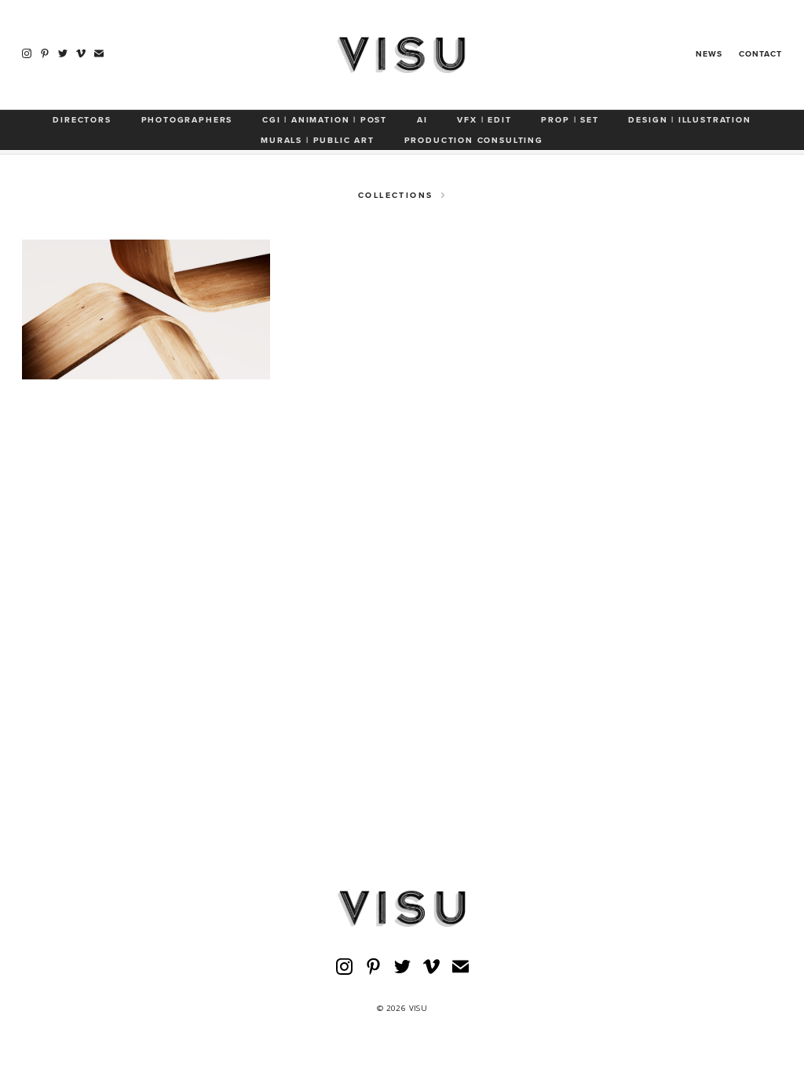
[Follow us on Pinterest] (44, 53)
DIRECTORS (82, 120)
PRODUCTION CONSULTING (473, 140)
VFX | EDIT (484, 120)
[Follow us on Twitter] (63, 53)
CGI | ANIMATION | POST (324, 120)
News (709, 54)
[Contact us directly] (99, 53)
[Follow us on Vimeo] (81, 53)
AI (422, 120)
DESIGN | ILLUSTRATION (689, 120)
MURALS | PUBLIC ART (318, 140)
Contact (760, 54)
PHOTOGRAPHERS (187, 120)
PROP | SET (569, 120)
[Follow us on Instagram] (26, 53)
